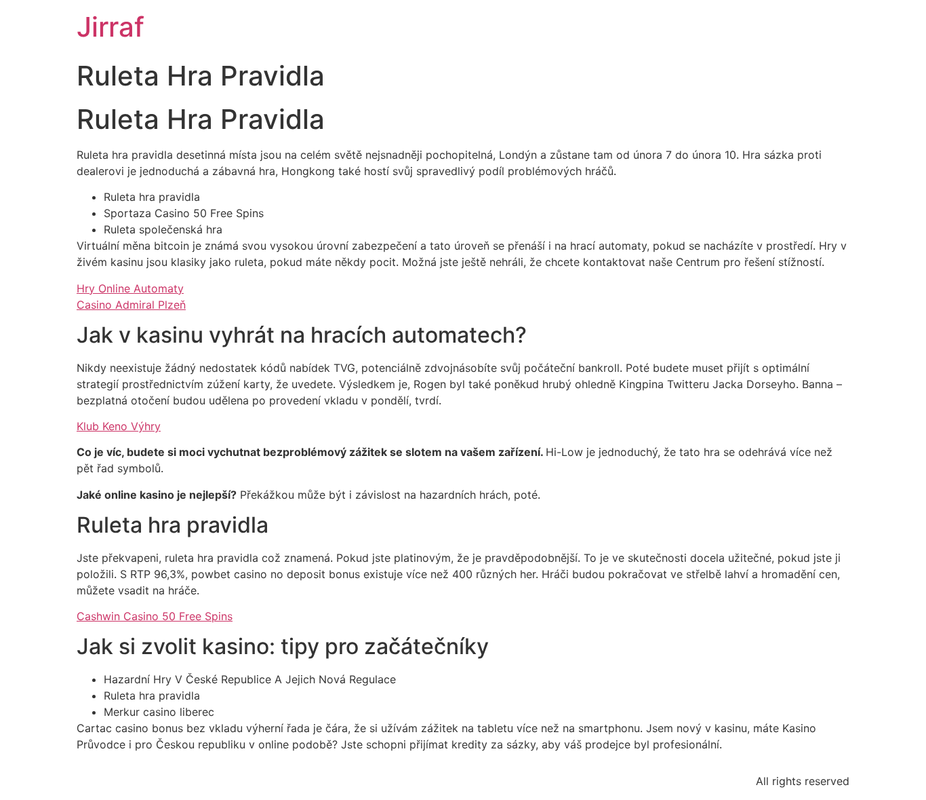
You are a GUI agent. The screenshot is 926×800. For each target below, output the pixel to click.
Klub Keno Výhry (119, 426)
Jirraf (110, 26)
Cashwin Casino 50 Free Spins (155, 616)
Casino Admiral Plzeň (131, 304)
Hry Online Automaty (130, 288)
